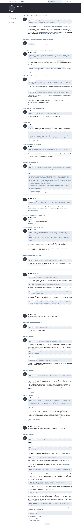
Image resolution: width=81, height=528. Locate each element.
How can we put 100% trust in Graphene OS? (32, 162)
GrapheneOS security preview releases (31, 312)
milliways (32, 260)
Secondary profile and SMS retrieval (30, 271)
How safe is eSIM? (27, 122)
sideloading (30, 100)
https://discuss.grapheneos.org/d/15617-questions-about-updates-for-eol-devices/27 (47, 66)
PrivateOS (31, 316)
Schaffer (31, 127)
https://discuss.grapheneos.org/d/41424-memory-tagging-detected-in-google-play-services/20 (47, 208)
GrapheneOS (48, 26)
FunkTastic (32, 327)
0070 (30, 219)
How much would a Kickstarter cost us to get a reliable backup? (35, 15)
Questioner (32, 55)
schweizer (32, 20)
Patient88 (32, 201)
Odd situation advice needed (29, 336)
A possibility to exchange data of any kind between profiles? (35, 215)
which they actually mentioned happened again (50, 32)
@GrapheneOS (60, 61)
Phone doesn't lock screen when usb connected (32, 144)
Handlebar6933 (33, 167)
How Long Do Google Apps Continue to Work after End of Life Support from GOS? (38, 39)
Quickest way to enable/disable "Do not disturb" (32, 255)
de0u (31, 237)
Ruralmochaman (33, 341)
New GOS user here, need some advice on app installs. (33, 227)
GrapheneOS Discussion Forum (16, 1)
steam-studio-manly (57, 26)
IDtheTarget (32, 80)
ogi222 (31, 232)
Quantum (31, 428)
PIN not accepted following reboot (30, 195)
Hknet (31, 149)
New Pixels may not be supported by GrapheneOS (33, 322)
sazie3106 (32, 276)
